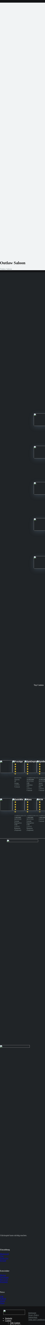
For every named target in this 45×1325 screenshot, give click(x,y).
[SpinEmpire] (18, 772)
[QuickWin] (6, 810)
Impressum (32, 1313)
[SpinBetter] (30, 772)
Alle (1, 1296)
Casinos (8, 1321)
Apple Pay (4, 1258)
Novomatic (4, 1277)
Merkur (3, 1275)
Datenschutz (32, 1317)
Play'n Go (4, 1280)
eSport (2, 1301)
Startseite (8, 1318)
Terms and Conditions (36, 1320)
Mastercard (4, 1254)
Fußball (3, 1299)
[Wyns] (18, 810)
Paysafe (3, 1261)
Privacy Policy (33, 1315)
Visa (2, 1256)
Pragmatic (4, 1282)
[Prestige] (6, 772)
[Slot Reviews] (14, 1314)
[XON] (30, 810)
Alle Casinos (15, 1323)
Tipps (2, 1303)
